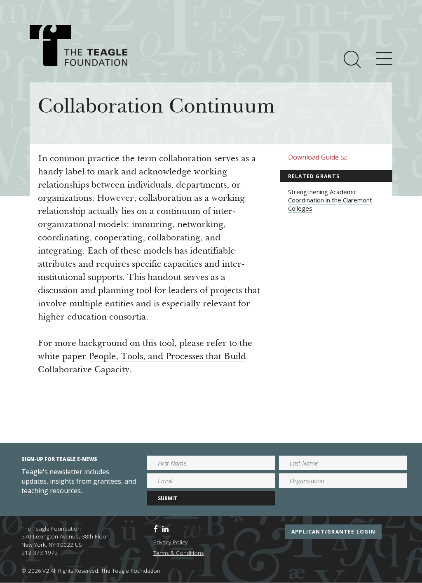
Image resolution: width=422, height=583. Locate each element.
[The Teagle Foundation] (78, 45)
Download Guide (314, 157)
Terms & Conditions (178, 553)
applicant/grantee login (333, 531)
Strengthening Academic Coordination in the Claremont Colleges (330, 200)
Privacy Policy (170, 542)
